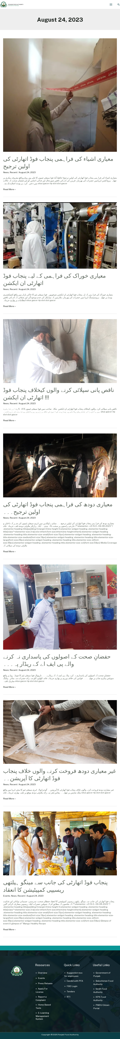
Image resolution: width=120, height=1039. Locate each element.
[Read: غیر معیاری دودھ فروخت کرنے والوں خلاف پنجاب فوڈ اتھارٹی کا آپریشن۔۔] (60, 731)
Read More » (9, 189)
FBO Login (72, 986)
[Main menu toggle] (111, 4)
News (6, 172)
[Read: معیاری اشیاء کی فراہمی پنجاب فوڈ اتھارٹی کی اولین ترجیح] (60, 95)
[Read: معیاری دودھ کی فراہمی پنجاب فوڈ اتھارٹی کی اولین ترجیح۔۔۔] (60, 465)
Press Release (45, 983)
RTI (68, 997)
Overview (42, 973)
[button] (118, 4)
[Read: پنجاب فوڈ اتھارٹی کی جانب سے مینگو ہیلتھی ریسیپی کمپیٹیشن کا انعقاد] (60, 843)
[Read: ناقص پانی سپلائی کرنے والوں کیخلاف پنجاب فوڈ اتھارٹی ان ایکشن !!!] (60, 351)
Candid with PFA (75, 981)
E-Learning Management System (42, 1016)
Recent (13, 172)
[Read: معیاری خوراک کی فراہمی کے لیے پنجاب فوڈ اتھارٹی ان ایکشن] (60, 235)
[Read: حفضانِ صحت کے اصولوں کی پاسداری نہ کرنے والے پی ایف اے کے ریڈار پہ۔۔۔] (60, 607)
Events (6, 896)
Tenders (71, 991)
